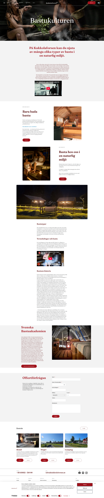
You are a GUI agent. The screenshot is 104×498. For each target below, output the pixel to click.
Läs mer (26, 140)
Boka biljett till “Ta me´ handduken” (30, 126)
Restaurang (54, 480)
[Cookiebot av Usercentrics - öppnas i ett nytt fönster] (14, 496)
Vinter (29, 480)
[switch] (38, 496)
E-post (68, 392)
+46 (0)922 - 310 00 (24, 473)
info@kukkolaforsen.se (55, 473)
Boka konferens (43, 480)
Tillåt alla (85, 484)
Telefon (53, 397)
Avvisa (85, 491)
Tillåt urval (85, 488)
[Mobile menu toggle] (4, 2)
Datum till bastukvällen (57, 382)
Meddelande (54, 403)
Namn (53, 377)
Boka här (69, 460)
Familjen (77, 480)
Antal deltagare (55, 387)
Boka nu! (91, 2)
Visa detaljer (65, 495)
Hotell (20, 460)
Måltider (53, 392)
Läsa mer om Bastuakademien (29, 366)
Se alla (84, 428)
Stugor (44, 460)
